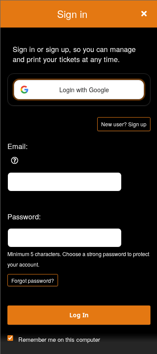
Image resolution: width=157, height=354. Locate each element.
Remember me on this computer (59, 339)
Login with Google (84, 89)
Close (144, 13)
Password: (24, 216)
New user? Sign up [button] (124, 124)
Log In (79, 315)
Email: (17, 146)
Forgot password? (32, 280)
